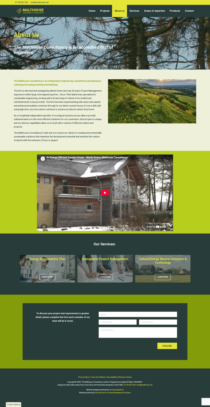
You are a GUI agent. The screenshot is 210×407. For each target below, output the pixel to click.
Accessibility (112, 377)
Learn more (47, 277)
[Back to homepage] (24, 11)
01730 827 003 (21, 2)
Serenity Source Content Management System (113, 392)
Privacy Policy (83, 377)
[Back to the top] (105, 401)
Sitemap (121, 377)
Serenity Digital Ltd (116, 390)
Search (129, 377)
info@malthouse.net (40, 2)
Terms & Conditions (98, 377)
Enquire (167, 346)
